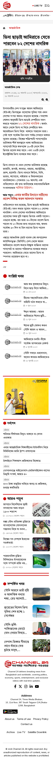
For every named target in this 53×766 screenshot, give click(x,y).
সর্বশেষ (10, 423)
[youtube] (37, 687)
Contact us (26, 724)
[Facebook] (15, 687)
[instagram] (25, 687)
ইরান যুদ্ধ (21, 16)
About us (9, 719)
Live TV (21, 732)
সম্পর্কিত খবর (15, 584)
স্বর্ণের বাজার (33, 16)
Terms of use (24, 719)
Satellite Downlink (37, 732)
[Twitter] (20, 687)
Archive (10, 732)
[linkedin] (31, 687)
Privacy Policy (40, 719)
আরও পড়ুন (14, 499)
